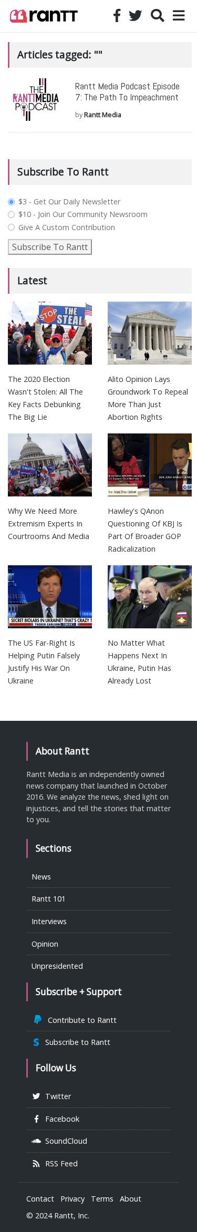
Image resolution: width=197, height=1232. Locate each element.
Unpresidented (57, 966)
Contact (40, 1199)
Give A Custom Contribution (66, 227)
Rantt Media (102, 114)
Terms (102, 1199)
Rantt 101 (49, 899)
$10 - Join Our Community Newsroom (83, 214)
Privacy (72, 1199)
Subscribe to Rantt (75, 1042)
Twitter (56, 1096)
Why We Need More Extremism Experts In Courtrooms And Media (48, 523)
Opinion (45, 944)
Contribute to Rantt (80, 1020)
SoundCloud (64, 1141)
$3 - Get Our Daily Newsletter (69, 201)
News (41, 877)
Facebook (60, 1119)
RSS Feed (59, 1163)
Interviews (49, 921)
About (130, 1199)
